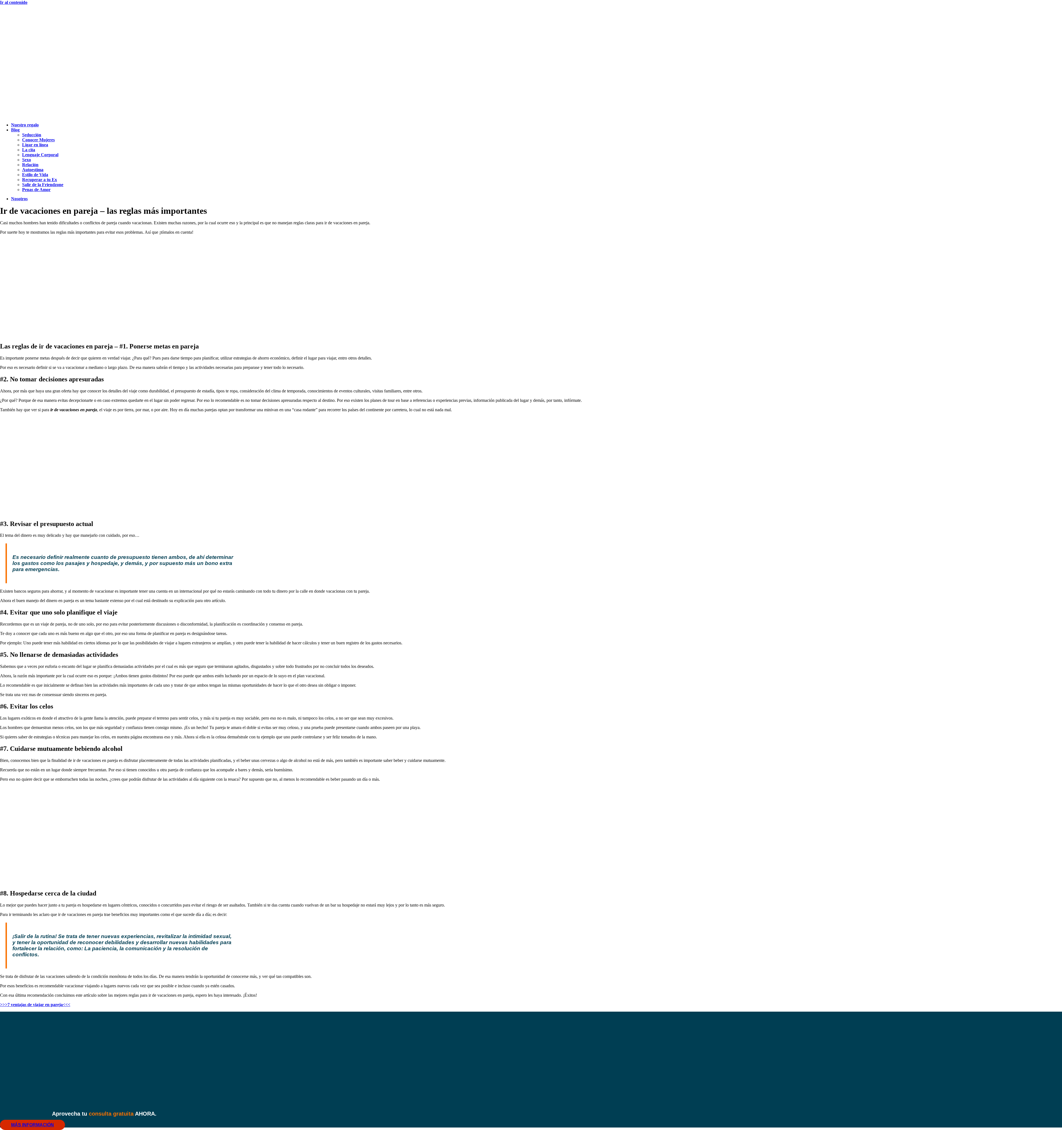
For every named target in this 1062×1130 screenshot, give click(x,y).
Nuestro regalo (25, 125)
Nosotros (19, 198)
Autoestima (32, 169)
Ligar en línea (35, 144)
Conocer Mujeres (38, 139)
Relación (30, 164)
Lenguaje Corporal (40, 154)
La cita (28, 149)
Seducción (31, 134)
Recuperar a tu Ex (39, 179)
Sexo (26, 159)
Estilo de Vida (35, 174)
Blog (15, 129)
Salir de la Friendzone (42, 184)
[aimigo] (531, 334)
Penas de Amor (36, 189)
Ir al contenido (13, 2)
